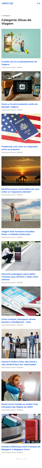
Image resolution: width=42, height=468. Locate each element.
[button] (39, 3)
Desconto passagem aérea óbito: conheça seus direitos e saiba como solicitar (19, 277)
